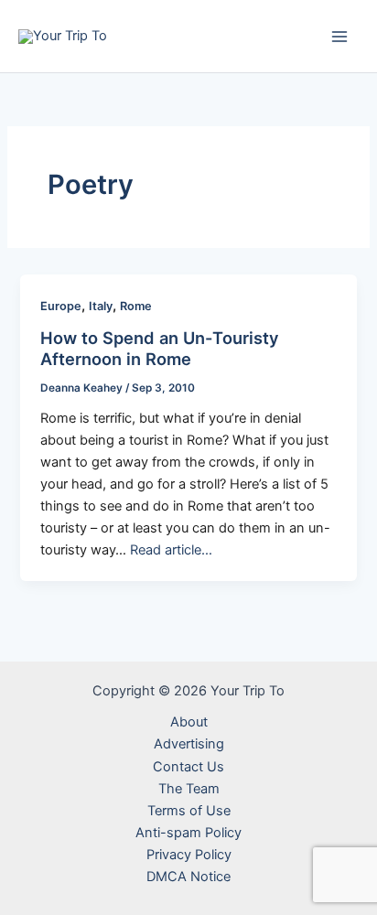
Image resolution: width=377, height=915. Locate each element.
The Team (189, 788)
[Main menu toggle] (339, 36)
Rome (136, 306)
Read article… (171, 550)
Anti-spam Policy (188, 832)
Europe (60, 306)
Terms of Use (189, 810)
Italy (101, 306)
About (189, 722)
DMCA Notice (188, 876)
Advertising (189, 744)
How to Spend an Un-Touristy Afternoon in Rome (159, 349)
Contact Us (188, 767)
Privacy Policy (189, 854)
